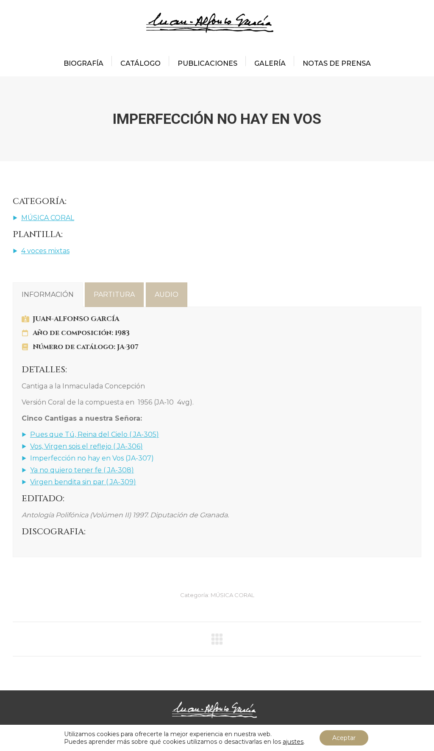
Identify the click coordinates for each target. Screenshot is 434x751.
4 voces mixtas (45, 251)
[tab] (48, 294)
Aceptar (344, 738)
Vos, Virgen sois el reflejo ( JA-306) (86, 446)
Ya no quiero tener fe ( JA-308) (82, 470)
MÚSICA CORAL (47, 218)
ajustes (293, 741)
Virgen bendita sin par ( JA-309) (83, 482)
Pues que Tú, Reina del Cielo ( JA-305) (94, 434)
